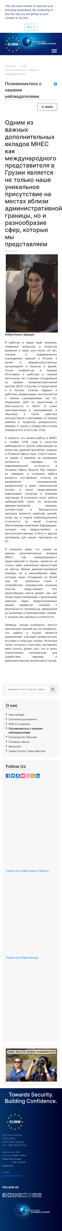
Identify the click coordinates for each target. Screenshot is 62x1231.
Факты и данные (19, 724)
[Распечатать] (55, 84)
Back (48, 107)
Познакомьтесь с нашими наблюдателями (25, 730)
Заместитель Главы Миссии (27, 751)
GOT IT (31, 27)
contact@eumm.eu (12, 1175)
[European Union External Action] (31, 1210)
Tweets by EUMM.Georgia (22, 957)
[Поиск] (52, 689)
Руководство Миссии (23, 737)
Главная (10, 66)
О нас (23, 66)
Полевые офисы (19, 741)
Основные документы (23, 719)
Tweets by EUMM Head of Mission (27, 870)
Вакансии (15, 746)
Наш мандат (16, 714)
